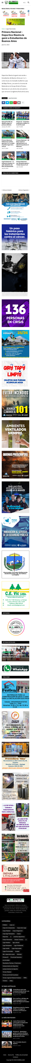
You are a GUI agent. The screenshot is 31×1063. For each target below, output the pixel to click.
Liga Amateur (6, 942)
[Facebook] (3, 102)
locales (17, 951)
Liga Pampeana (7, 945)
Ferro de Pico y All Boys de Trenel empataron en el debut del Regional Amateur (21, 1000)
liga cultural (16, 942)
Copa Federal (6, 930)
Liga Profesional (18, 945)
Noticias (19, 954)
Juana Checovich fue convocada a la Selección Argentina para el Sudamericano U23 (20, 1023)
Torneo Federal (7, 972)
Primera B (5, 957)
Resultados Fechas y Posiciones (12, 963)
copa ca (12, 925)
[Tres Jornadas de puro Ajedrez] (7, 1044)
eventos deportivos (19, 936)
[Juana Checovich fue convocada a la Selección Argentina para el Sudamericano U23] (7, 1023)
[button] (2, 2)
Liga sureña (6, 948)
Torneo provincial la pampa (10, 975)
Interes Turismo (18, 939)
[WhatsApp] (11, 102)
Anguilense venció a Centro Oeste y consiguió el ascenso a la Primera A (21, 1009)
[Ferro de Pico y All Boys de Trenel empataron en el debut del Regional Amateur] (7, 1001)
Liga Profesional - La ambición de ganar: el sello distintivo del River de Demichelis (8, 164)
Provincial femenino (16, 957)
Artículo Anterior (7, 190)
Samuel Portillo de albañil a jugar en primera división (7, 123)
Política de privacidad (22, 1055)
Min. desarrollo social (8, 954)
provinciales (6, 960)
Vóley (11, 980)
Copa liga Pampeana (8, 933)
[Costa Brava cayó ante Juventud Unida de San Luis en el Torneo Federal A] (7, 992)
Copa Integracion (17, 930)
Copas (19, 933)
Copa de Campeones (9, 928)
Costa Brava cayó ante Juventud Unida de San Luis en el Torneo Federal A (21, 991)
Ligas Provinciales (8, 951)
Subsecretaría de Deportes (10, 966)
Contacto (15, 1057)
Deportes (5, 936)
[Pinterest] (15, 102)
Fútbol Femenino (7, 939)
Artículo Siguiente (23, 190)
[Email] (19, 102)
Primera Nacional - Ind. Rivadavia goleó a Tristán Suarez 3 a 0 (22, 163)
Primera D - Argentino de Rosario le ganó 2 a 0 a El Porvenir (22, 123)
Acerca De (11, 1055)
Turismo (5, 980)
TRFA (25, 977)
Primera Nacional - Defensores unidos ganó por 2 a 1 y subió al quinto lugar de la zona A (8, 143)
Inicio (3, 29)
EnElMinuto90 (21, 1060)
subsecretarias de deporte (10, 969)
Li (26, 939)
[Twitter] (7, 102)
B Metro (5, 925)
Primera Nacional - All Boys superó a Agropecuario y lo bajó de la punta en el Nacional (22, 143)
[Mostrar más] (23, 102)
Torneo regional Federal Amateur (12, 977)
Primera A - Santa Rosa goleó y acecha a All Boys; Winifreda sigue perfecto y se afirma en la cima (21, 1034)
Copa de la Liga (21, 928)
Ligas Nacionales (11, 29)
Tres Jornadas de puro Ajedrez (19, 1042)
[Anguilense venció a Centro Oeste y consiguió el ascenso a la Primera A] (7, 1010)
